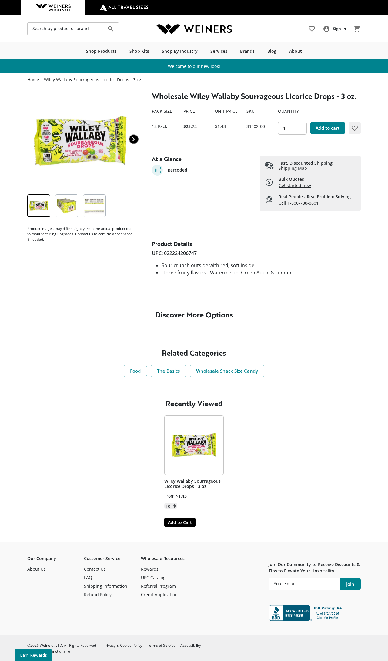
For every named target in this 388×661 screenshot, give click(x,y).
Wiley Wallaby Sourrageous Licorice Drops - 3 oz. (192, 483)
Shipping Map (293, 168)
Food (135, 371)
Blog (271, 51)
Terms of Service (161, 645)
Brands (247, 51)
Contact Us (95, 569)
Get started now (295, 185)
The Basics (168, 371)
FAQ (88, 577)
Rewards (150, 569)
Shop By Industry (180, 51)
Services (218, 51)
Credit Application (159, 594)
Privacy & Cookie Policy (122, 645)
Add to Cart (180, 522)
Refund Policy (98, 594)
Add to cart (328, 128)
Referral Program (158, 586)
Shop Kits (139, 51)
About (295, 51)
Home (33, 79)
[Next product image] (134, 139)
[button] (355, 128)
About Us (36, 569)
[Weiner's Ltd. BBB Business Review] (315, 613)
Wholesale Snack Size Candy (227, 371)
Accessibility (190, 645)
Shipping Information (105, 586)
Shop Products (101, 51)
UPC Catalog (153, 577)
